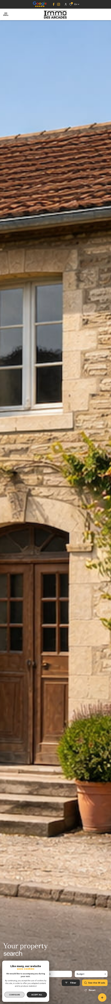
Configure (14, 994)
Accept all (36, 994)
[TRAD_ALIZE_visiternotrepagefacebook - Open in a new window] (53, 4)
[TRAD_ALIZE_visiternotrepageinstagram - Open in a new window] (58, 4)
